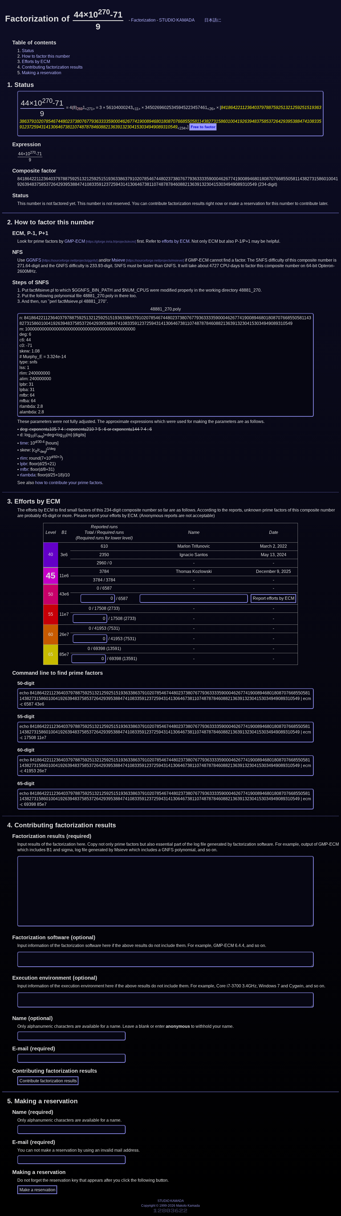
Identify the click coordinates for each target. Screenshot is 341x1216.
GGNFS (33, 260)
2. (50, 222)
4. (61, 825)
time (24, 443)
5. (42, 1101)
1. (20, 84)
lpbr (23, 464)
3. (33, 501)
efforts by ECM (175, 241)
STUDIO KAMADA (177, 20)
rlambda (27, 475)
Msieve (118, 260)
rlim (23, 458)
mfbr (24, 469)
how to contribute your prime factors (68, 482)
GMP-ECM (74, 241)
